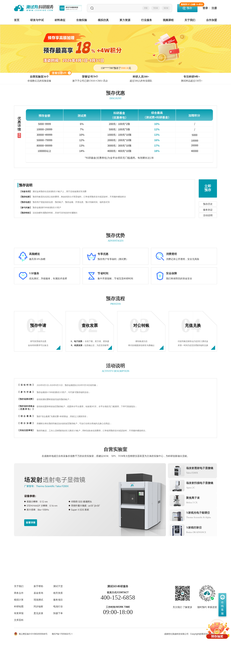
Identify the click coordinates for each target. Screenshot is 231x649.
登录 (205, 8)
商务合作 (19, 593)
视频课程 (168, 20)
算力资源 (125, 20)
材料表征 (60, 20)
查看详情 (30, 522)
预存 (189, 6)
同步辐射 (38, 606)
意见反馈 (38, 613)
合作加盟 (211, 20)
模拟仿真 (103, 20)
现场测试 (38, 599)
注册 (214, 8)
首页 (16, 20)
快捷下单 (58, 613)
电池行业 (58, 606)
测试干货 (58, 586)
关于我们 (189, 20)
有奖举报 (19, 613)
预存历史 (208, 204)
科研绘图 (19, 606)
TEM (155, 8)
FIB (145, 8)
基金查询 (38, 593)
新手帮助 (38, 586)
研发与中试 (37, 20)
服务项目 (58, 599)
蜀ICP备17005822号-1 (62, 634)
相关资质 (58, 593)
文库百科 (19, 620)
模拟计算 (19, 599)
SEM (166, 8)
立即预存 (207, 188)
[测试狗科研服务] (33, 8)
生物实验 (81, 20)
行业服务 (146, 20)
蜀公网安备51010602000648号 (33, 633)
